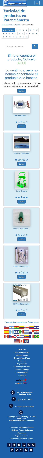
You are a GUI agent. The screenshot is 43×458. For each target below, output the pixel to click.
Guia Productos (7, 24)
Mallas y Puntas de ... (21, 266)
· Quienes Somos (21, 355)
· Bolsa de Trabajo (21, 370)
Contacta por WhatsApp (24, 406)
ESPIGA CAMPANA (21, 153)
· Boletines (21, 361)
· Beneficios (21, 349)
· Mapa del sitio (21, 372)
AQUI (21, 62)
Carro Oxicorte (21, 191)
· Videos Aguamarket (21, 367)
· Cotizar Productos (25, 427)
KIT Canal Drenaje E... (21, 304)
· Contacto (14, 427)
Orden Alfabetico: (8, 30)
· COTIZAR (21, 375)
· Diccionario (21, 433)
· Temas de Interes (25, 430)
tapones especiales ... (21, 228)
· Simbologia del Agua (21, 358)
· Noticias (14, 430)
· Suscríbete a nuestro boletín (21, 439)
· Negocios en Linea (21, 436)
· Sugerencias (21, 364)
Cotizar (21, 91)
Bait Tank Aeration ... (21, 115)
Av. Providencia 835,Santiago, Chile (25, 393)
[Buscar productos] (35, 46)
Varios (17, 24)
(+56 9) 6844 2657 (25, 400)
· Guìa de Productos (21, 352)
